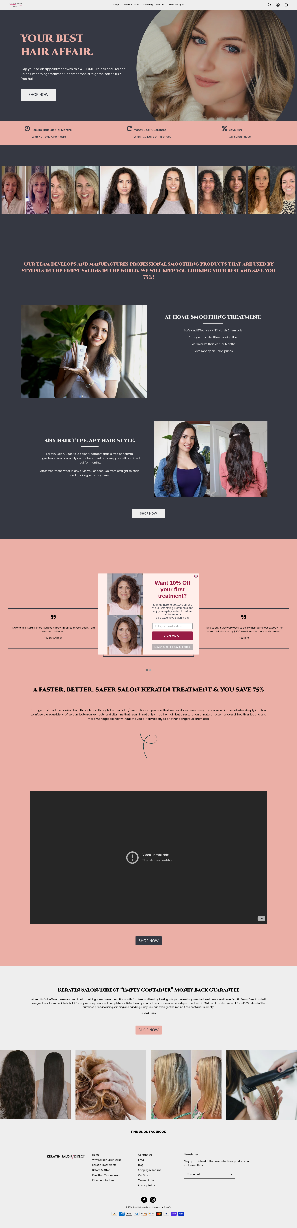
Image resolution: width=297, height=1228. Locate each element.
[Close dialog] (196, 576)
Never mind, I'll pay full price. (172, 647)
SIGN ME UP (172, 635)
